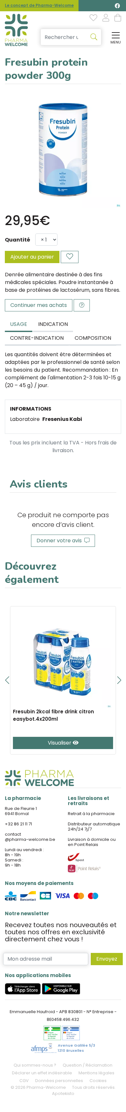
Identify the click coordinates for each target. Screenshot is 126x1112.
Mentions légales (96, 1073)
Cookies (98, 1080)
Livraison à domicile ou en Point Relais (92, 842)
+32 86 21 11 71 (18, 824)
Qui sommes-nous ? (35, 1065)
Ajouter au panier (32, 257)
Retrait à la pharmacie (91, 814)
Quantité (17, 239)
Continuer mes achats (38, 305)
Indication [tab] (53, 324)
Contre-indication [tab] (37, 338)
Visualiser (60, 742)
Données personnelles (59, 1080)
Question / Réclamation (87, 1065)
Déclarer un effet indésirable (42, 1073)
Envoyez (106, 959)
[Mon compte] (105, 18)
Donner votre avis (60, 540)
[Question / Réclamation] (82, 305)
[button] (7, 680)
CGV (24, 1080)
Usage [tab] (18, 324)
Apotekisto (63, 1093)
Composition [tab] (93, 338)
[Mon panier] (117, 18)
